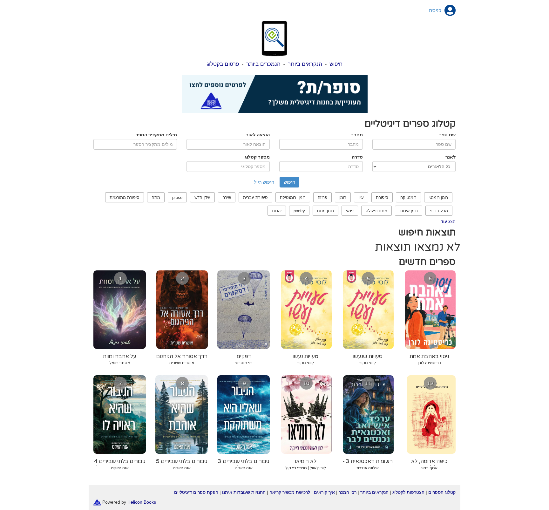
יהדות (276, 210)
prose (177, 197)
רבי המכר (347, 492)
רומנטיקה (408, 197)
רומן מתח (325, 210)
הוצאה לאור (258, 134)
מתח (156, 197)
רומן (342, 197)
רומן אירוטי (408, 210)
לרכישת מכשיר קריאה (289, 492)
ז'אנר (450, 157)
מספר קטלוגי (256, 157)
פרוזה (322, 197)
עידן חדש (202, 197)
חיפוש (335, 64)
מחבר (357, 134)
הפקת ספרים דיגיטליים (196, 492)
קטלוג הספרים (442, 492)
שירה (226, 197)
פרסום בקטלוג (223, 64)
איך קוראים (324, 492)
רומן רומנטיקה (293, 197)
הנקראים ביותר (305, 64)
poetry (299, 210)
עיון (361, 197)
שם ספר (447, 134)
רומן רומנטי (438, 197)
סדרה (357, 157)
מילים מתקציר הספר (156, 134)
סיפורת (382, 197)
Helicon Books (141, 501)
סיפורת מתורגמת (124, 197)
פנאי (350, 210)
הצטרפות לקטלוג (408, 492)
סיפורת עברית (255, 197)
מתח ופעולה (376, 210)
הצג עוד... (446, 221)
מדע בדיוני (439, 210)
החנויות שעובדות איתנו (244, 492)
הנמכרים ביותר (263, 64)
